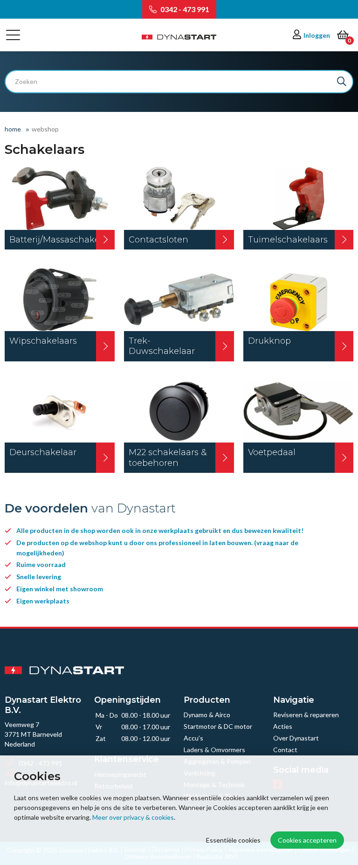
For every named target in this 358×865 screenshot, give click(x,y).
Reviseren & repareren (306, 715)
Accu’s (193, 738)
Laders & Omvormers (214, 750)
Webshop (45, 129)
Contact (285, 750)
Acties (282, 726)
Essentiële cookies (233, 840)
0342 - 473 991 (184, 9)
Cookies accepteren (307, 840)
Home (13, 129)
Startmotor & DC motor (218, 726)
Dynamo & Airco (207, 715)
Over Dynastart (296, 738)
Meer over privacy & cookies (133, 817)
